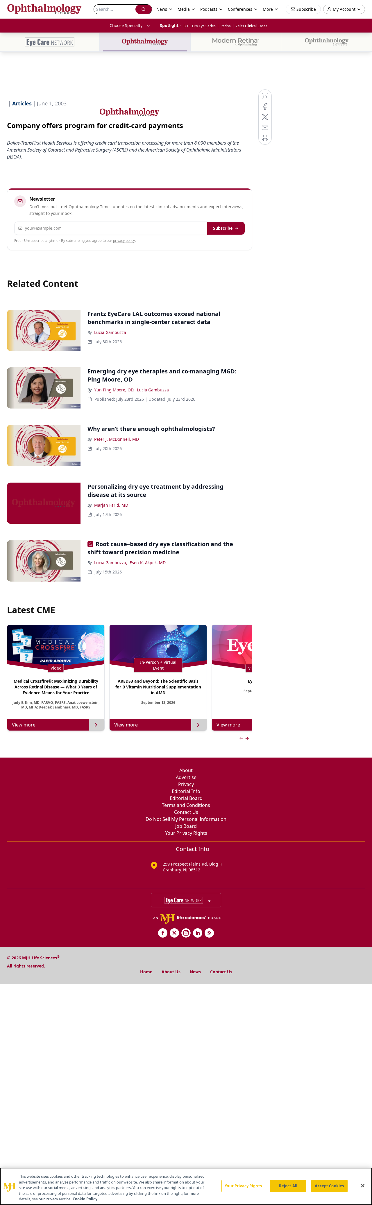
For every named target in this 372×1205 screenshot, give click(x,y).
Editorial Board (186, 798)
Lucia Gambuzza (110, 332)
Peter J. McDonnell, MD (116, 439)
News (195, 971)
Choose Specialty (126, 25)
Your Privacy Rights (186, 833)
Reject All (288, 1185)
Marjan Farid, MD (111, 505)
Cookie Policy (85, 1199)
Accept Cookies (329, 1185)
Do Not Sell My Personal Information (186, 819)
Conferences (240, 9)
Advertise (186, 777)
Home (146, 971)
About (186, 770)
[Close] (362, 1185)
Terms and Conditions (186, 805)
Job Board (186, 826)
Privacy (186, 784)
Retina (226, 26)
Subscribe (223, 228)
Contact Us (186, 812)
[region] (186, 1186)
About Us (171, 971)
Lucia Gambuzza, (110, 562)
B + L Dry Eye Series (199, 26)
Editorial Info (186, 791)
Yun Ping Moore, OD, (114, 390)
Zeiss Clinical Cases (251, 26)
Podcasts (208, 9)
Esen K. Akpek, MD (148, 562)
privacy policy (124, 240)
